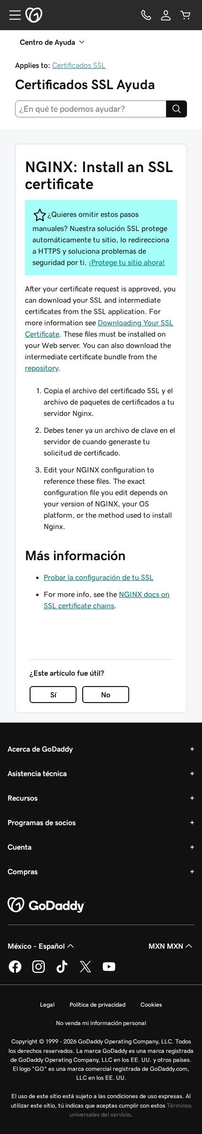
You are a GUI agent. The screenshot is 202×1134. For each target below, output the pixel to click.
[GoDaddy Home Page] (46, 905)
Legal (47, 1005)
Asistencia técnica (37, 773)
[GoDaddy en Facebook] (15, 971)
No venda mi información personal (101, 1023)
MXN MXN (165, 946)
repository (41, 368)
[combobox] (90, 109)
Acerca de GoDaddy (40, 749)
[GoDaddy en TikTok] (62, 971)
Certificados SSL (79, 65)
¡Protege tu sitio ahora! (127, 262)
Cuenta (19, 847)
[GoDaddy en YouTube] (109, 971)
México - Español (36, 946)
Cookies (151, 1005)
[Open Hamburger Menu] (11, 15)
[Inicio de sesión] (166, 15)
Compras (23, 871)
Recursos (23, 798)
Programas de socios (42, 822)
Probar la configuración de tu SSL (99, 577)
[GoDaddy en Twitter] (85, 971)
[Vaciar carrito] (185, 15)
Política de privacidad (97, 1005)
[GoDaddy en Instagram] (38, 971)
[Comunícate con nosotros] (146, 15)
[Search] (176, 108)
